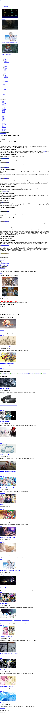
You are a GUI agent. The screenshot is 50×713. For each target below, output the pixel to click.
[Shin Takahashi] (24, 374)
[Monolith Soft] (7, 373)
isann (5, 67)
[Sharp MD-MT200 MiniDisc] (17, 374)
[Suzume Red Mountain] (4, 374)
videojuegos (6, 81)
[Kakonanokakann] (20, 373)
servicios (3, 123)
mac (5, 70)
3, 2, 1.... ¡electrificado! (4, 454)
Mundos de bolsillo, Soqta (5, 603)
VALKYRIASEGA (3, 260)
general (5, 64)
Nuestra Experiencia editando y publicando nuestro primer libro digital (14, 620)
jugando (5, 68)
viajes (5, 80)
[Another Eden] (31, 373)
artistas (5, 56)
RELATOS (4, 84)
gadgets (3, 108)
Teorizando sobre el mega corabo (7, 636)
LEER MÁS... (2, 335)
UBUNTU (4, 94)
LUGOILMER (2, 268)
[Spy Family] (2, 373)
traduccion (4, 124)
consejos (5, 60)
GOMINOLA (5, 89)
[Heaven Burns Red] (13, 373)
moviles (5, 72)
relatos (5, 75)
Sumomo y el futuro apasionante (6, 686)
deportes (5, 61)
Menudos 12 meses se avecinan (6, 669)
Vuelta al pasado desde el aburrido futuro (8, 405)
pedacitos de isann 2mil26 (5, 346)
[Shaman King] (26, 373)
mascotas (5, 71)
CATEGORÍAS (5, 6)
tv (4, 79)
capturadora (44, 151)
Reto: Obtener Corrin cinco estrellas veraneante (9, 487)
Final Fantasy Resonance (5, 438)
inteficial (5, 66)
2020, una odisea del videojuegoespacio (8, 471)
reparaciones (6, 76)
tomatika (2, 504)
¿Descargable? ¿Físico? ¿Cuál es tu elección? (9, 653)
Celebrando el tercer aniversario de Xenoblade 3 (10, 570)
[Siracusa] (10, 374)
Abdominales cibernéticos (5, 553)
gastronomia (4, 109)
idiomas (5, 65)
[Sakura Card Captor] (37, 373)
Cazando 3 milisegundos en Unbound (7, 537)
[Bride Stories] (43, 373)
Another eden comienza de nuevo (7, 363)
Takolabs (2, 330)
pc (4, 74)
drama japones (6, 62)
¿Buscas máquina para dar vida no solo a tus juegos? (11, 587)
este (4, 259)
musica (5, 73)
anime (3, 101)
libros (5, 69)
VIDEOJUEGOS (3, 133)
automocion (6, 57)
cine (5, 58)
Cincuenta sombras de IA (5, 388)
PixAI (1, 273)
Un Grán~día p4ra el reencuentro (7, 520)
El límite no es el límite (4, 421)
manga (3, 116)
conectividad (6, 59)
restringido (6, 77)
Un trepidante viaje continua (6, 702)
